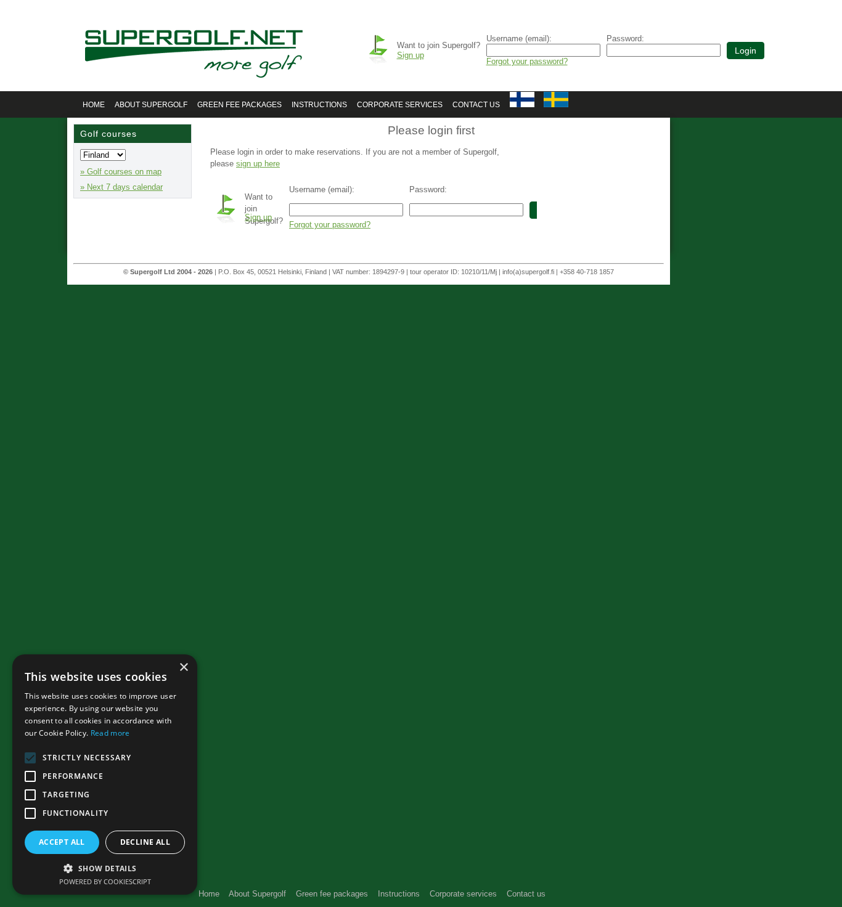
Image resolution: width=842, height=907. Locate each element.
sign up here (258, 163)
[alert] (104, 774)
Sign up (410, 55)
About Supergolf (151, 104)
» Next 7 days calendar (121, 187)
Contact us (476, 104)
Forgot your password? (527, 61)
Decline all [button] (145, 842)
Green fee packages (239, 104)
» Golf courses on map (120, 171)
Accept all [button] (62, 842)
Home (94, 104)
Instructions (319, 104)
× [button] (183, 667)
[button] (105, 868)
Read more (110, 733)
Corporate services (400, 104)
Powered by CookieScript (105, 881)
